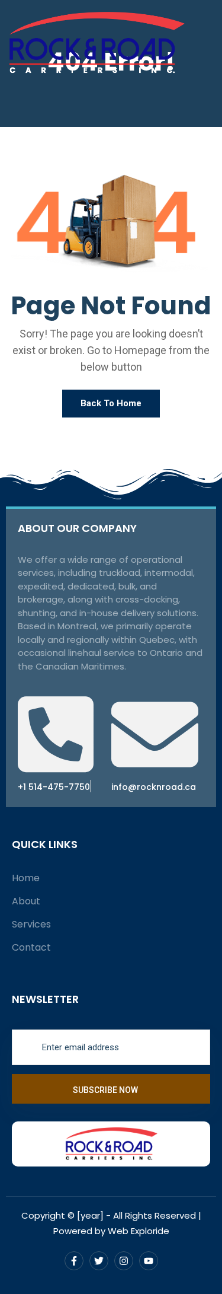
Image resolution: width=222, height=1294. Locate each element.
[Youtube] (148, 1260)
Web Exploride (138, 1231)
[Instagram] (123, 1260)
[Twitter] (98, 1260)
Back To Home (111, 403)
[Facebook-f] (74, 1260)
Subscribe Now (106, 1090)
